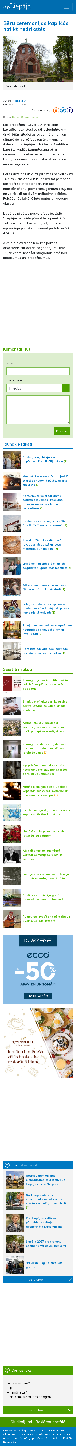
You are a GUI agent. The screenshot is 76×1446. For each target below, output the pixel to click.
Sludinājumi (21, 1421)
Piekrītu (67, 1438)
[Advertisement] (38, 302)
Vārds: (10, 363)
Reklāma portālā (50, 1421)
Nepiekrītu (9, 1441)
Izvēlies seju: (14, 380)
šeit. (55, 1438)
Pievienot (62, 431)
